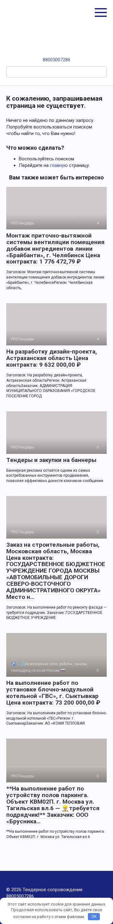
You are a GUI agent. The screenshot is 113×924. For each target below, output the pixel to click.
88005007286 (56, 60)
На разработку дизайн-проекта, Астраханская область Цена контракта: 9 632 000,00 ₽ (51, 358)
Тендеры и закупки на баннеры (51, 460)
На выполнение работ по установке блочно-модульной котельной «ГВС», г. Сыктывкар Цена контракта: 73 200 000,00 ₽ (53, 692)
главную (59, 165)
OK (94, 916)
